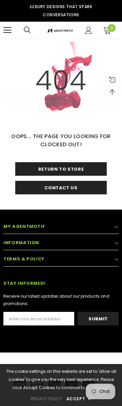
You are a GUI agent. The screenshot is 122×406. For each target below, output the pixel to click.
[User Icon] (88, 30)
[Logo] (60, 30)
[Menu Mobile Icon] (7, 30)
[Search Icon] (27, 30)
